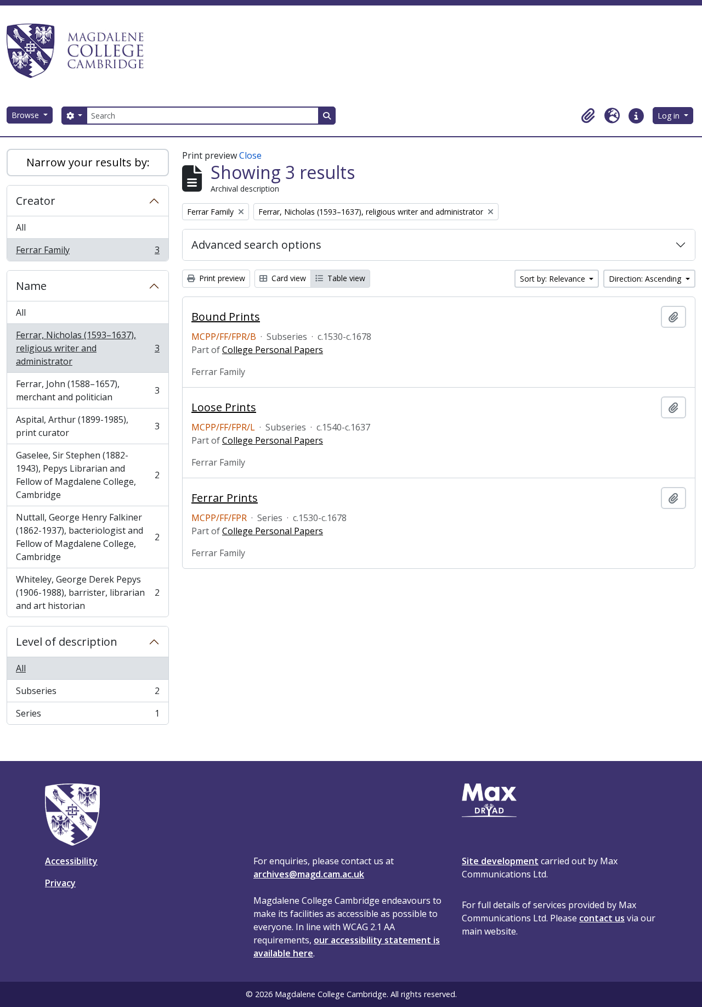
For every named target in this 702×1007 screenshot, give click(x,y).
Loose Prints (223, 407)
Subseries (87, 693)
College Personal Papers (272, 350)
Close (250, 155)
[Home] (80, 50)
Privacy (60, 883)
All (21, 227)
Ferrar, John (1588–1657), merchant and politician (87, 390)
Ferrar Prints (224, 498)
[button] (588, 116)
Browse (26, 115)
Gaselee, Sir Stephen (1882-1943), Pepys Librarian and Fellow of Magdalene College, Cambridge (87, 475)
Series (87, 715)
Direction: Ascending (646, 278)
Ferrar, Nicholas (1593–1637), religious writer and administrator (87, 348)
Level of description (66, 641)
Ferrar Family (87, 252)
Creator (35, 200)
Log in (670, 115)
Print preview (221, 278)
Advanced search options (256, 244)
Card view (287, 278)
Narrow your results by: (88, 162)
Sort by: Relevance (553, 278)
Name (31, 285)
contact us (602, 918)
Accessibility (71, 861)
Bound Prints (225, 316)
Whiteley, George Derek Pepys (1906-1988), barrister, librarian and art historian (87, 592)
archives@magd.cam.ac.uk (308, 874)
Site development (500, 861)
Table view (345, 278)
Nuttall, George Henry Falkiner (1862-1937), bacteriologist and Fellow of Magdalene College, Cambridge (87, 537)
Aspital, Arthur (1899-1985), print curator (87, 426)
